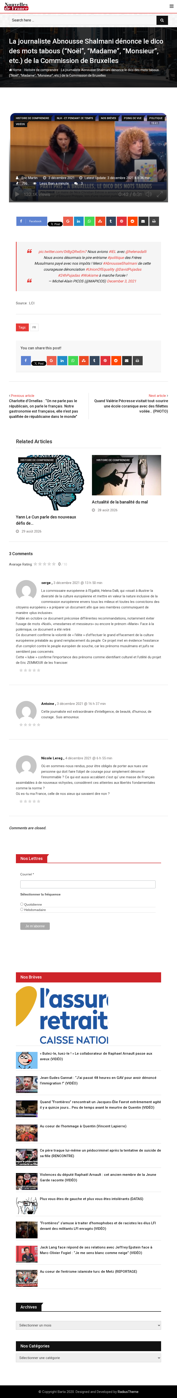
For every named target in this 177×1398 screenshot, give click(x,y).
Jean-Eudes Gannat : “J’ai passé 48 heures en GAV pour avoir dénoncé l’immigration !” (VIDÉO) (98, 1080)
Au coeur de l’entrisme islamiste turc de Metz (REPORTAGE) (88, 1271)
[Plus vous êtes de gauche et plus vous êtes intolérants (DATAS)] (27, 1205)
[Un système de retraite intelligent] (62, 1015)
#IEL (112, 251)
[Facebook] (26, 360)
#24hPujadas (69, 275)
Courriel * (27, 874)
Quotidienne (32, 904)
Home (16, 70)
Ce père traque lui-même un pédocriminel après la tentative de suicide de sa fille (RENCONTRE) (100, 1153)
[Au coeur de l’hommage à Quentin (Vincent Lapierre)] (27, 1133)
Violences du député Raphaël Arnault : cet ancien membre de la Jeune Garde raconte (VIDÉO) (98, 1177)
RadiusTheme (128, 1392)
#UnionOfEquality (100, 269)
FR (34, 327)
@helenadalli (135, 251)
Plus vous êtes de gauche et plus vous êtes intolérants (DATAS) (91, 1199)
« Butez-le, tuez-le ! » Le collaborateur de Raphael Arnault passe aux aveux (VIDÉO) (96, 1056)
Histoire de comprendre (41, 70)
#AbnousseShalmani (120, 263)
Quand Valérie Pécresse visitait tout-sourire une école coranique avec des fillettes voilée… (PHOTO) (131, 406)
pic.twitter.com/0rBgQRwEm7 (62, 251)
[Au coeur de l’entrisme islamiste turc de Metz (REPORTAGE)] (27, 1278)
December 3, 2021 (121, 281)
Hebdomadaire (34, 910)
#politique (115, 257)
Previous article (22, 396)
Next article (157, 396)
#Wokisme (89, 275)
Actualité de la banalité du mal (120, 502)
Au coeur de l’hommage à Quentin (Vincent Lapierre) (83, 1126)
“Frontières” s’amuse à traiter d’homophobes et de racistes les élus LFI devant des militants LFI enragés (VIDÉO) (98, 1226)
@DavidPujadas (128, 269)
